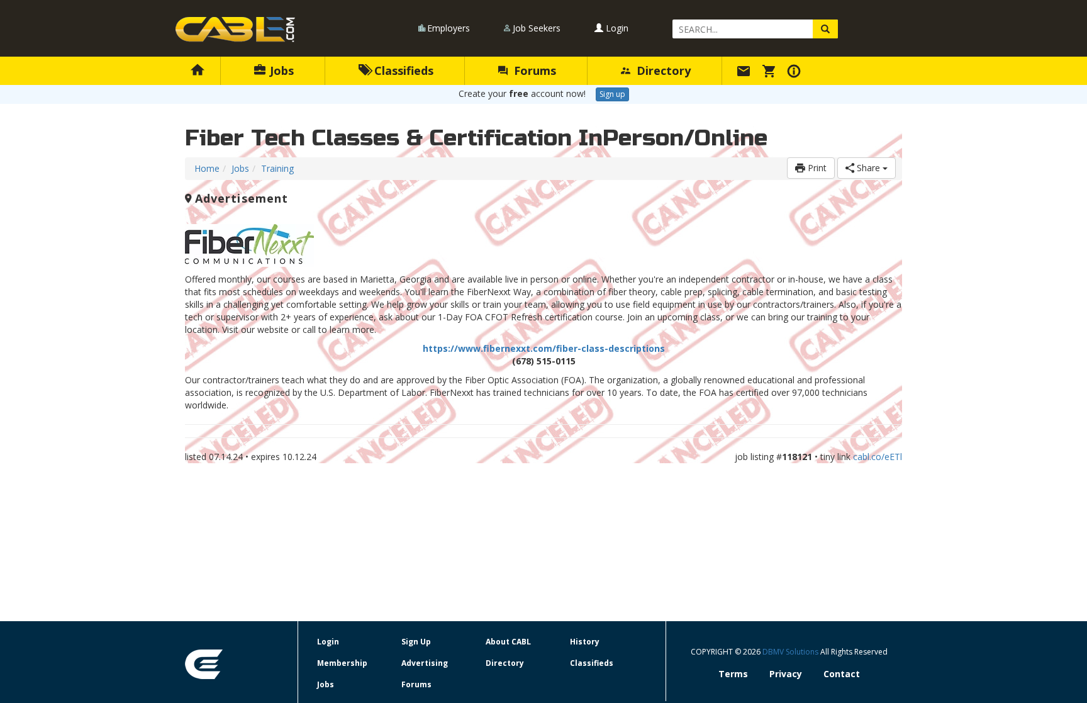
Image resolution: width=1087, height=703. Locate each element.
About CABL (508, 641)
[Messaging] (745, 70)
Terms (733, 674)
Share (868, 168)
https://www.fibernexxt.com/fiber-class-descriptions (544, 348)
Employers (448, 28)
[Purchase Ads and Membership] (770, 70)
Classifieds (402, 70)
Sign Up (416, 641)
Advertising (424, 663)
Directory (662, 70)
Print (816, 168)
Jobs (280, 70)
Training (277, 168)
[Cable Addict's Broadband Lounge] (235, 29)
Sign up (612, 94)
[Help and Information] (796, 70)
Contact (841, 674)
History (584, 641)
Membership (342, 663)
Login (615, 28)
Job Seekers (536, 28)
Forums (533, 70)
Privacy (785, 674)
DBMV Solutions (791, 651)
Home (207, 168)
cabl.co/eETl (877, 457)
